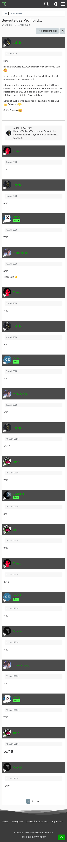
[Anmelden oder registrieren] (54, 4)
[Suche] (46, 4)
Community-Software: (33, 833)
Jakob (8, 25)
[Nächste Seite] (38, 801)
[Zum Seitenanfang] (61, 837)
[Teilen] (62, 31)
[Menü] (63, 4)
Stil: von (34, 837)
